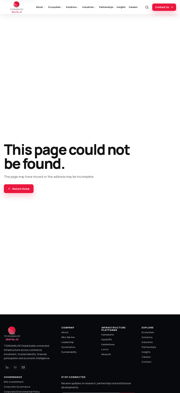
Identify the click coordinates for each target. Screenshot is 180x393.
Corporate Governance (17, 386)
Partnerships (106, 7)
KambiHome (108, 344)
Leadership (67, 342)
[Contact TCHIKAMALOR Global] (23, 367)
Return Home (21, 188)
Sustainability (69, 352)
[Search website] (147, 7)
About (39, 7)
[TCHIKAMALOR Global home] (17, 7)
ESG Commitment (14, 381)
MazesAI (106, 354)
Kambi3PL (106, 339)
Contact (146, 361)
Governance (68, 347)
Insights (121, 7)
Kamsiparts (107, 334)
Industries (88, 7)
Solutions (71, 7)
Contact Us (162, 7)
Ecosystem (54, 7)
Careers (133, 7)
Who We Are (68, 337)
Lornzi (104, 349)
